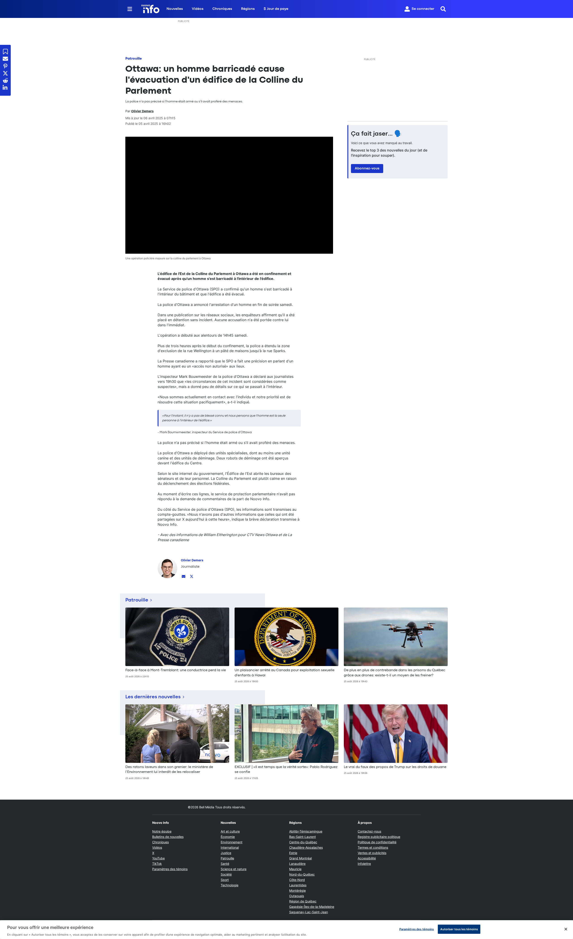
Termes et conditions (373, 847)
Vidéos (197, 9)
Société (226, 874)
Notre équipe (161, 831)
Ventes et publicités (372, 853)
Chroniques (222, 9)
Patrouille (133, 58)
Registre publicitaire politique (379, 837)
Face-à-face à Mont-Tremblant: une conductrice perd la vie (175, 670)
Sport (225, 880)
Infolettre (364, 863)
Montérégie (297, 890)
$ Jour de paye (276, 9)
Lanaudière (297, 863)
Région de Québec (302, 901)
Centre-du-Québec (303, 842)
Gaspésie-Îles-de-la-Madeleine (311, 907)
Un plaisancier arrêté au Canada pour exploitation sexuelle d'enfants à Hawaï (284, 673)
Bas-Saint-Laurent (302, 837)
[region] (286, 929)
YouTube (158, 858)
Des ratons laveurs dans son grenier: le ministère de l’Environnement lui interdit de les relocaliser (169, 770)
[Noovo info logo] (150, 9)
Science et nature (233, 869)
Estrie (293, 853)
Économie (228, 837)
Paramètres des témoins (170, 869)
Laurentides (297, 885)
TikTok (157, 863)
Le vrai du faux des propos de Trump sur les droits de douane (395, 767)
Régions (248, 9)
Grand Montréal (300, 858)
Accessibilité (367, 858)
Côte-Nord (297, 880)
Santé (225, 863)
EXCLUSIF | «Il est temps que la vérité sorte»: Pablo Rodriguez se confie (286, 770)
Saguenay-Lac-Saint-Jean (308, 912)
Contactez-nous (369, 831)
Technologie (229, 885)
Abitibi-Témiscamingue (305, 831)
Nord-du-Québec (302, 874)
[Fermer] (566, 929)
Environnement (231, 842)
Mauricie (295, 869)
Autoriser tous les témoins (459, 929)
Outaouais (296, 896)
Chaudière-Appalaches (306, 847)
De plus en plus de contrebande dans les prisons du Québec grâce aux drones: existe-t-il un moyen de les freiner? (394, 673)
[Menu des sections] (129, 8)
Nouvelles (175, 9)
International (230, 847)
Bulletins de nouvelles (168, 837)
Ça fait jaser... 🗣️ (376, 134)
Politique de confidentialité (377, 842)
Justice (226, 853)
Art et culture (230, 831)
